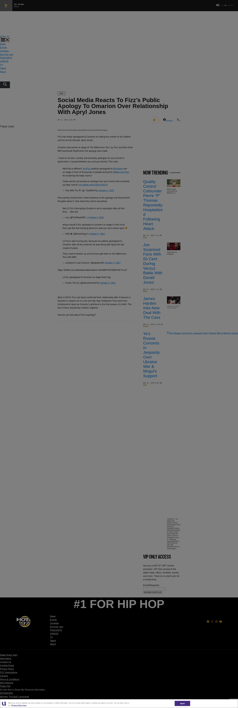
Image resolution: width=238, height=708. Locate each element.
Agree (182, 703)
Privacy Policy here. (19, 705)
